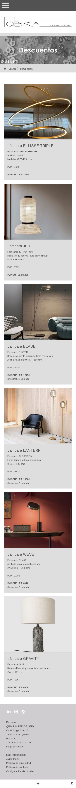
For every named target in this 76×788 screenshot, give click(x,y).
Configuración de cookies (20, 771)
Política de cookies (17, 767)
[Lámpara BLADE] (38, 312)
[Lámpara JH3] (38, 212)
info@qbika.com (15, 746)
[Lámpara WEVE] (38, 520)
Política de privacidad (18, 763)
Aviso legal (12, 759)
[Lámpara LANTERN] (38, 416)
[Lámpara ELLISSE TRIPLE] (38, 111)
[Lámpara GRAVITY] (38, 624)
